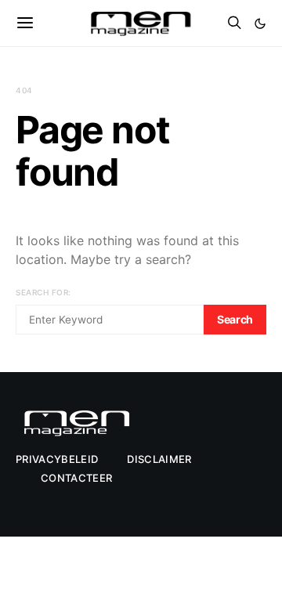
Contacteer (76, 478)
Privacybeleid (57, 459)
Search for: (43, 292)
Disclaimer (159, 459)
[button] (260, 23)
